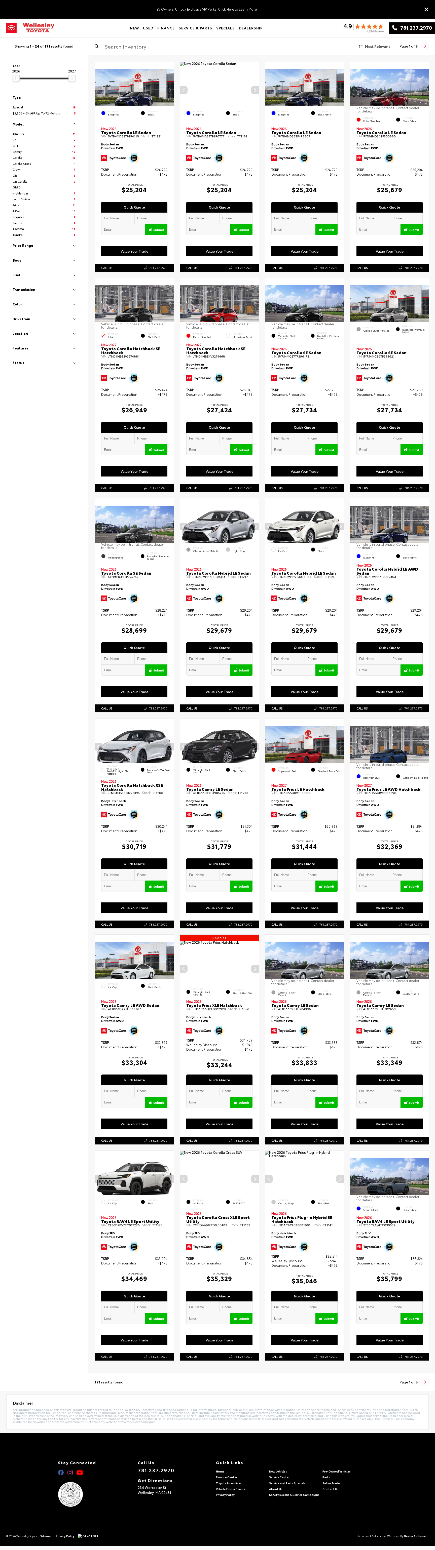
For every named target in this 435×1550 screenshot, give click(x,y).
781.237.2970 (414, 27)
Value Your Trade (134, 251)
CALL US (107, 268)
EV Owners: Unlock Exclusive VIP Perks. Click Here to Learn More (207, 9)
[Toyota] (11, 28)
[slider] (16, 78)
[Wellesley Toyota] (38, 28)
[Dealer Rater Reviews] (363, 28)
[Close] (426, 9)
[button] (170, 90)
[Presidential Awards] (77, 1494)
